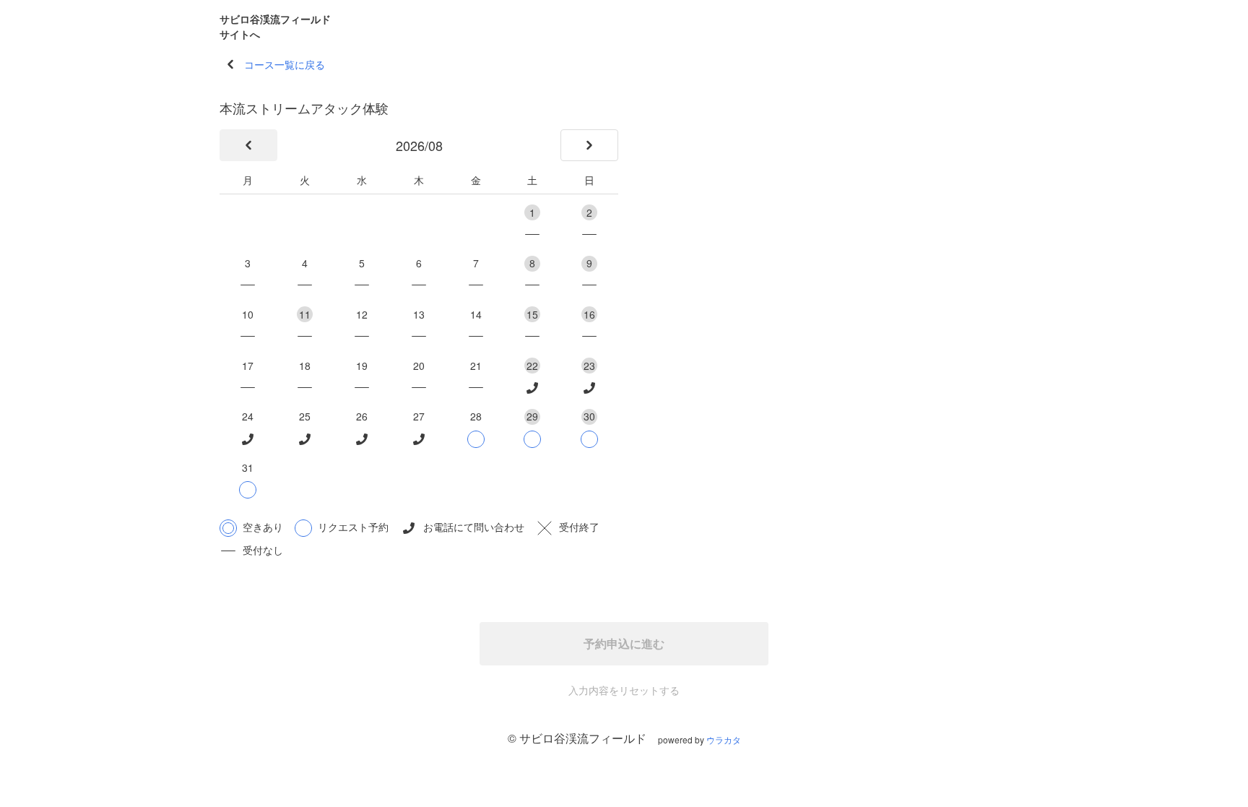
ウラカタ (723, 739)
